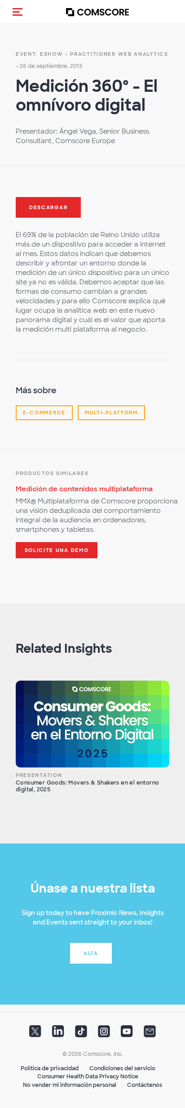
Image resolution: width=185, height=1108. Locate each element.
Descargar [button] (48, 207)
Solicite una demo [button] (57, 550)
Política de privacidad (50, 1068)
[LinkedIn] (58, 1033)
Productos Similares (52, 473)
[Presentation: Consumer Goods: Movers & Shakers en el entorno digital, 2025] (92, 724)
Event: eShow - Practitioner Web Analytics (92, 54)
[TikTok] (81, 1033)
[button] (17, 11)
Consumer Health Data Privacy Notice (87, 1076)
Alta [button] (91, 953)
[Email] (150, 1033)
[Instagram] (104, 1033)
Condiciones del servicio (122, 1068)
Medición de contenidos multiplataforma (84, 488)
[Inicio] (97, 12)
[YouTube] (127, 1033)
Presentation (39, 775)
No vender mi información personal (69, 1085)
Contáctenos (144, 1085)
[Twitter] (35, 1033)
